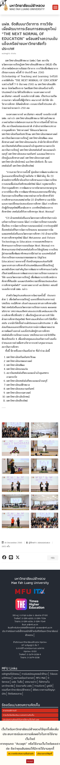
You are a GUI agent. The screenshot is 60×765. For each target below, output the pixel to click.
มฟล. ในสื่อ (17, 682)
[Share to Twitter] (18, 557)
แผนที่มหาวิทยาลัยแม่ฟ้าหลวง (16, 690)
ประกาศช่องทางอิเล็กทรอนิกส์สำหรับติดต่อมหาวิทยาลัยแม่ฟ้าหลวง (30, 633)
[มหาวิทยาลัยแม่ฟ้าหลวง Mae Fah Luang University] (24, 7)
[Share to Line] (11, 557)
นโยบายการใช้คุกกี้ (44, 753)
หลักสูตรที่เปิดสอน (10, 674)
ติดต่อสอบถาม (15, 694)
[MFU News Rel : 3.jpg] (44, 448)
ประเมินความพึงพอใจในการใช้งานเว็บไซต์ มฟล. (21, 719)
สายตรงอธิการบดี (9, 710)
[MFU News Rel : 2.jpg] (15, 448)
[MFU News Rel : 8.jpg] (15, 502)
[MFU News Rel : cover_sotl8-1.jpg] (15, 430)
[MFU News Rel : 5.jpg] (44, 466)
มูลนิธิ (49, 686)
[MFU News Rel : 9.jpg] (44, 502)
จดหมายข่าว (31, 682)
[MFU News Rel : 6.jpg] (15, 484)
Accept (30, 761)
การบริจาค (39, 686)
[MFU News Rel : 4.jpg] (15, 466)
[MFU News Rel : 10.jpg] (15, 520)
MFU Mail (41, 678)
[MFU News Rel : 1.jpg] (44, 430)
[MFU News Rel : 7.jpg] (44, 484)
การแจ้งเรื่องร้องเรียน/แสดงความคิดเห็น (18, 715)
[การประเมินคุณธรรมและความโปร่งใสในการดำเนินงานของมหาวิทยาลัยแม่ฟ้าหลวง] (30, 591)
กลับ (53, 558)
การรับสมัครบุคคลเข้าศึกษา (35, 674)
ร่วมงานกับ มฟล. (24, 686)
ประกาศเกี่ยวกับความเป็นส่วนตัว (21, 753)
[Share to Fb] (4, 557)
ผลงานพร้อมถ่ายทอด (23, 678)
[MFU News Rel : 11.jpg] (44, 520)
